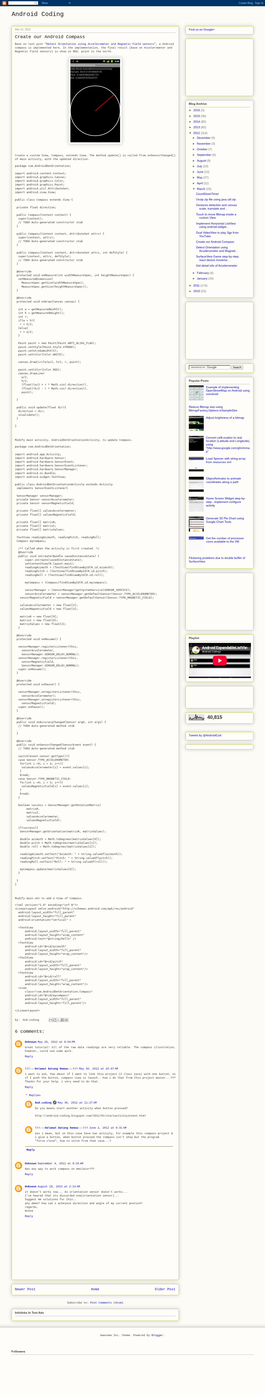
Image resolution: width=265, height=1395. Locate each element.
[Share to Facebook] (62, 1020)
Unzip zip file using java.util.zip (216, 199)
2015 (197, 116)
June (200, 171)
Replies (35, 1095)
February (203, 272)
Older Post (165, 1289)
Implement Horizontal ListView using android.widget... (216, 225)
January (202, 278)
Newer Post (25, 1289)
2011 (196, 285)
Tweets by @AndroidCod (205, 735)
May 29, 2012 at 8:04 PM (56, 1042)
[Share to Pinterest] (66, 1020)
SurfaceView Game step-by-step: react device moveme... (217, 258)
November (204, 143)
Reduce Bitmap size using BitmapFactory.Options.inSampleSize (213, 408)
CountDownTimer (207, 193)
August (202, 160)
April (200, 183)
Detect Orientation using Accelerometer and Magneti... (217, 249)
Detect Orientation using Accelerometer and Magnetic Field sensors (100, 44)
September (204, 154)
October (202, 149)
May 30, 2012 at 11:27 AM (77, 1102)
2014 (197, 121)
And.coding (43, 1102)
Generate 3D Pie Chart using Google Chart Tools (225, 520)
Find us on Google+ (202, 29)
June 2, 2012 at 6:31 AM (107, 1127)
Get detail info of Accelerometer (216, 265)
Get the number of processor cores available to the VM (225, 540)
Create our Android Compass (215, 241)
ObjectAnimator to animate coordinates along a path (223, 480)
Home (95, 1289)
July (200, 166)
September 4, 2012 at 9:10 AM (60, 1163)
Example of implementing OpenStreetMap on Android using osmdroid (228, 390)
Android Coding (38, 14)
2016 (197, 110)
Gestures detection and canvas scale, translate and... (216, 206)
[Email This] (51, 1020)
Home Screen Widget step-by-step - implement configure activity (226, 502)
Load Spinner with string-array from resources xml (226, 460)
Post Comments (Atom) (106, 1302)
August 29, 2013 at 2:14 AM (59, 1186)
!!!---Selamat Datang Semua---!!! (51, 1068)
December (204, 137)
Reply (29, 1056)
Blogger (157, 1335)
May (200, 177)
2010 (197, 291)
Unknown (30, 1042)
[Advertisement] (220, 66)
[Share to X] (59, 1020)
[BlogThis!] (55, 1020)
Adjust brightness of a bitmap (225, 417)
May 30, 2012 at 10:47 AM (98, 1068)
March (201, 188)
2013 (197, 127)
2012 (197, 133)
